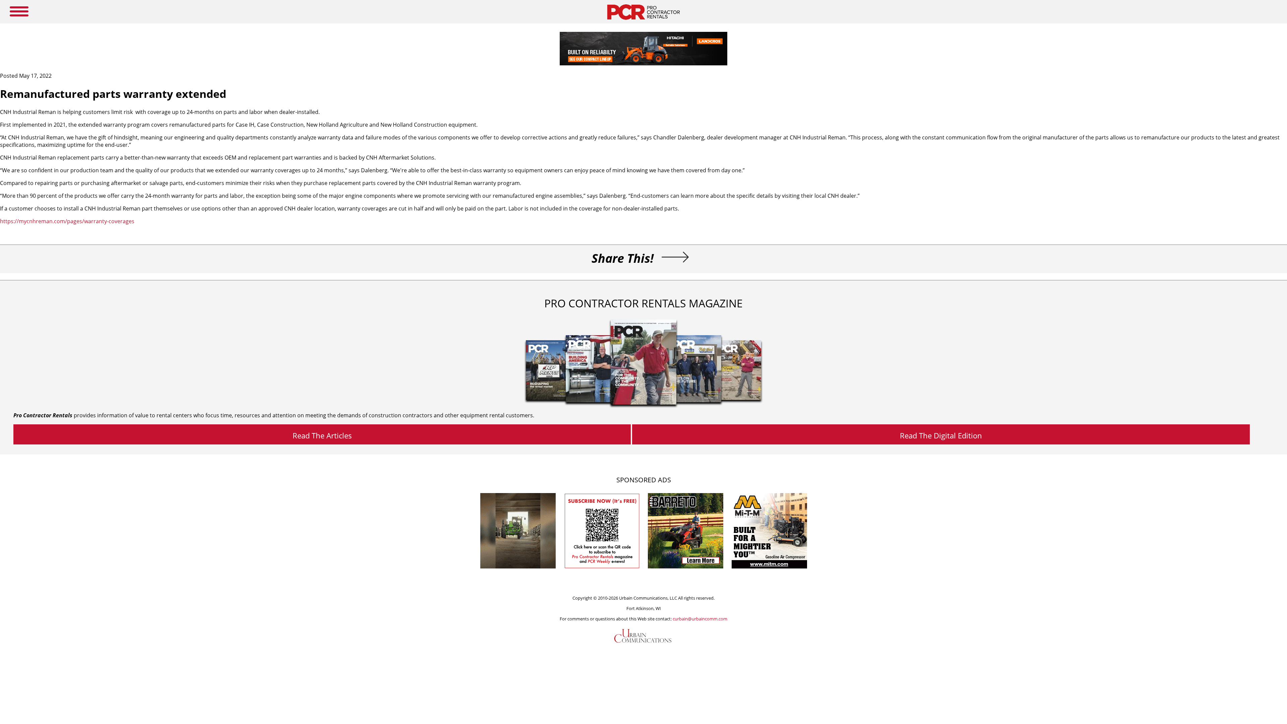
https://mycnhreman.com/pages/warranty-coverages (67, 221)
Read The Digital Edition (941, 435)
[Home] (643, 21)
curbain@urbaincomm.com (700, 619)
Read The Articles (322, 435)
